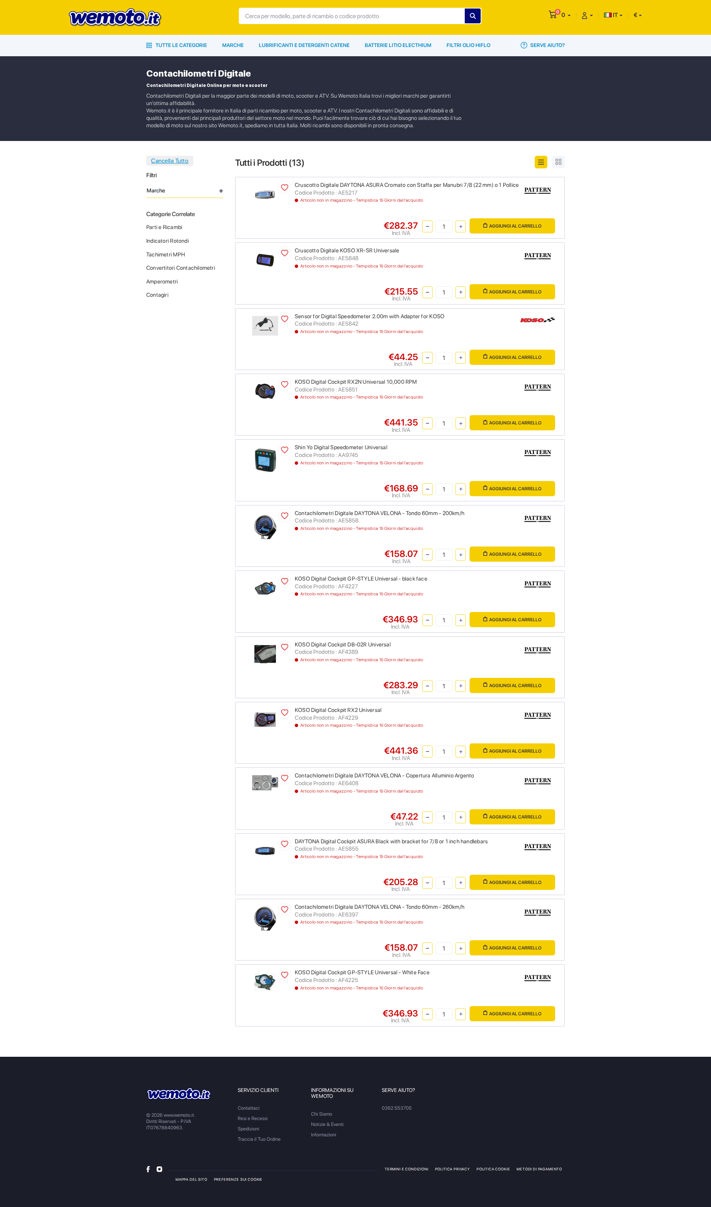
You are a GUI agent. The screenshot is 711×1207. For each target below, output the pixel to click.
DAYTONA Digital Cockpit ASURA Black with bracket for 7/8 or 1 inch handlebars (391, 841)
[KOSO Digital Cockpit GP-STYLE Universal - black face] (265, 587)
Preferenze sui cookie (238, 1179)
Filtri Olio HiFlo (468, 45)
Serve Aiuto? (547, 45)
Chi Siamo (321, 1114)
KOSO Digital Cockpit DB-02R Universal (343, 644)
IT (615, 15)
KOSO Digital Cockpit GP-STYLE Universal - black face (361, 578)
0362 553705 (397, 1108)
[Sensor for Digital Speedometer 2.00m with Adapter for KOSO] (265, 325)
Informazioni (323, 1134)
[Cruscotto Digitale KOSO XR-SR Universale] (265, 259)
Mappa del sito (191, 1179)
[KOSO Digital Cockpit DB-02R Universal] (265, 653)
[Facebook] (148, 1168)
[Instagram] (159, 1168)
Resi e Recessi (253, 1118)
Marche (233, 45)
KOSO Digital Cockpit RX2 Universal (338, 710)
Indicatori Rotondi (167, 241)
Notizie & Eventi (327, 1124)
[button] (566, 15)
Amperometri (162, 281)
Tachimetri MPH (165, 254)
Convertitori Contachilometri (180, 268)
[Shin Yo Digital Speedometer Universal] (265, 459)
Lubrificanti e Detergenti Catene (304, 45)
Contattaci (249, 1108)
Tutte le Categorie (180, 45)
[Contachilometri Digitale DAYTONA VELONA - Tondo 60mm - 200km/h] (265, 525)
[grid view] (558, 162)
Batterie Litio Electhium (398, 45)
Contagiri (157, 295)
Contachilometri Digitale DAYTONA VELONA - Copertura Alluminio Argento (384, 775)
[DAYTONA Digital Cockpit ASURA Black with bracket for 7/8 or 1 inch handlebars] (265, 850)
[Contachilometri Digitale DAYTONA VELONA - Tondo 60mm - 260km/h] (265, 918)
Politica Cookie (493, 1169)
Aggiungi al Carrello (515, 226)
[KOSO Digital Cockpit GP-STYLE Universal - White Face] (265, 981)
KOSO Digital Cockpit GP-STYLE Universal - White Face (362, 972)
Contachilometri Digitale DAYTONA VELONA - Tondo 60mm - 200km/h (379, 513)
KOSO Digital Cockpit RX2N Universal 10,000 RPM (356, 382)
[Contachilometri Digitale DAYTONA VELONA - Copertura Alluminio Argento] (265, 782)
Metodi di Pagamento (539, 1169)
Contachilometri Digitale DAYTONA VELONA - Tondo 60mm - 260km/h (379, 907)
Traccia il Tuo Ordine (259, 1139)
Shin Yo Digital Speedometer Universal (341, 447)
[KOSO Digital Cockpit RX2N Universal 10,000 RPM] (265, 390)
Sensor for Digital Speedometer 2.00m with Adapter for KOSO (369, 316)
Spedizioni (248, 1129)
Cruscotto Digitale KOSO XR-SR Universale (347, 250)
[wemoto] (179, 1094)
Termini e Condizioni (406, 1169)
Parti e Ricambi (164, 227)
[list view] (541, 162)
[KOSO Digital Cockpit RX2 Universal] (265, 719)
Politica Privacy (452, 1169)
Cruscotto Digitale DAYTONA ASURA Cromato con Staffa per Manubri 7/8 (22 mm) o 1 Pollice (407, 185)
